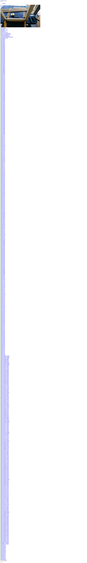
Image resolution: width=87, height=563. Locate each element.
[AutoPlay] (4, 561)
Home (1, 0)
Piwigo (5, 560)
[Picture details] (3, 561)
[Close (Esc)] (0, 561)
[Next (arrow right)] (1, 562)
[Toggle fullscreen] (1, 561)
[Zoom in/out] (2, 561)
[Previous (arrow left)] (0, 562)
